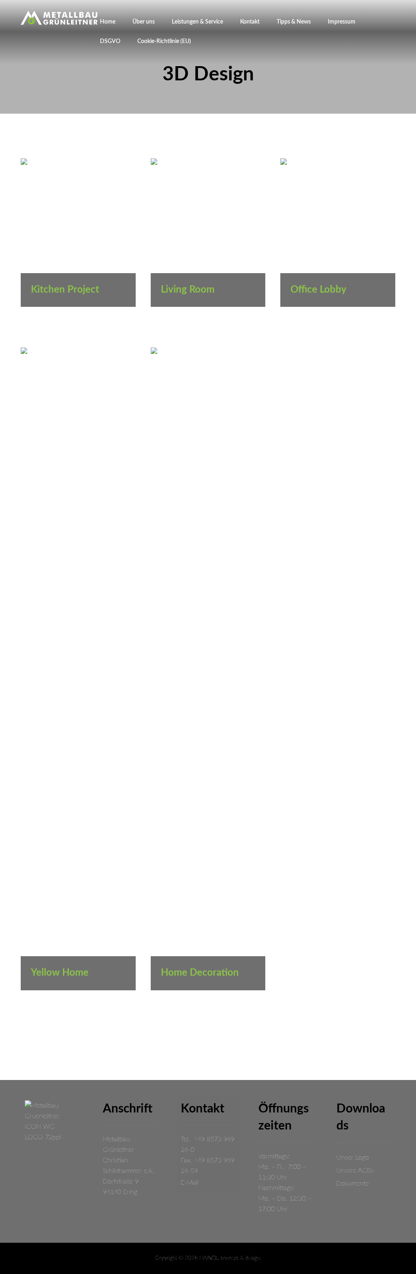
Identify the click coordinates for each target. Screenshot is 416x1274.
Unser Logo (352, 1157)
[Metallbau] (59, 18)
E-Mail (189, 1182)
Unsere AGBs (355, 1170)
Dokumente (352, 1183)
